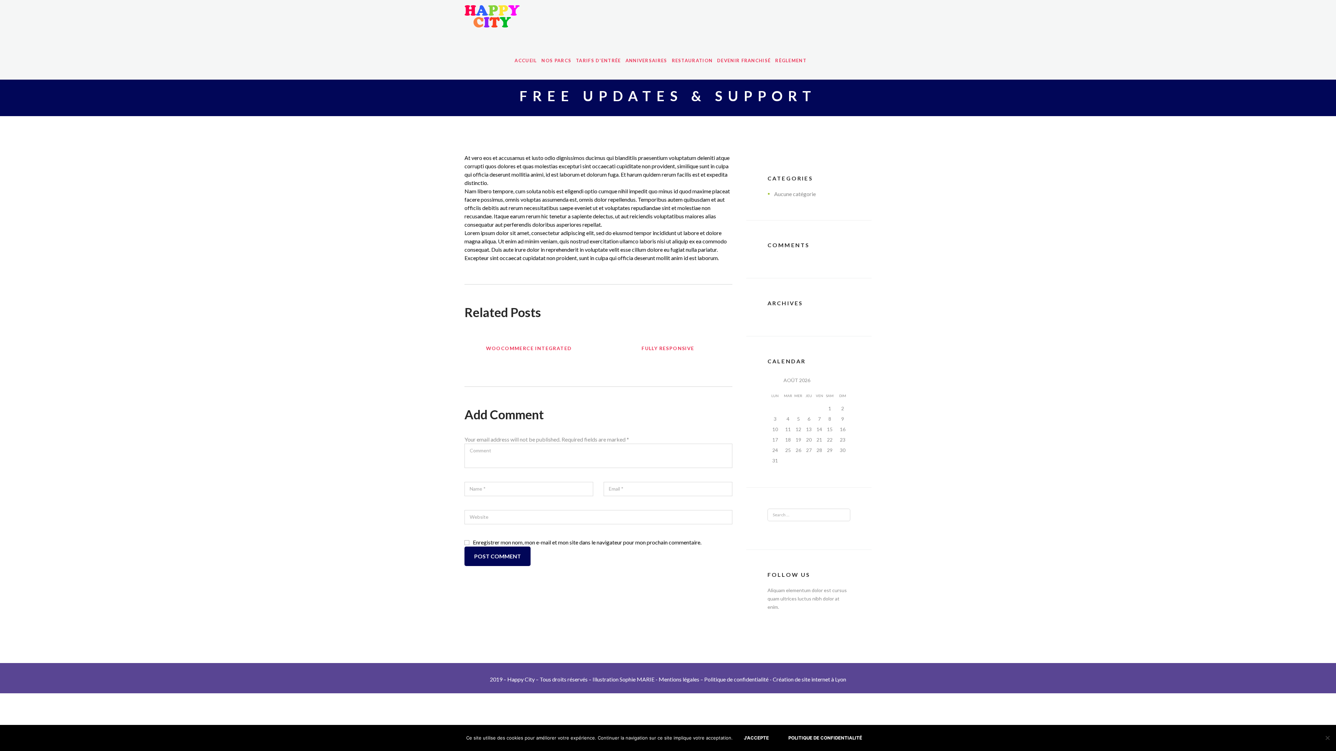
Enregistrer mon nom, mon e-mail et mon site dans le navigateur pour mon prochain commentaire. (587, 542)
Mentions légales (679, 679)
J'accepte (756, 738)
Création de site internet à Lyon (809, 679)
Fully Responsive (668, 348)
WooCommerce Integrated (529, 348)
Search (836, 515)
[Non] (1327, 737)
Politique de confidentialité (736, 679)
